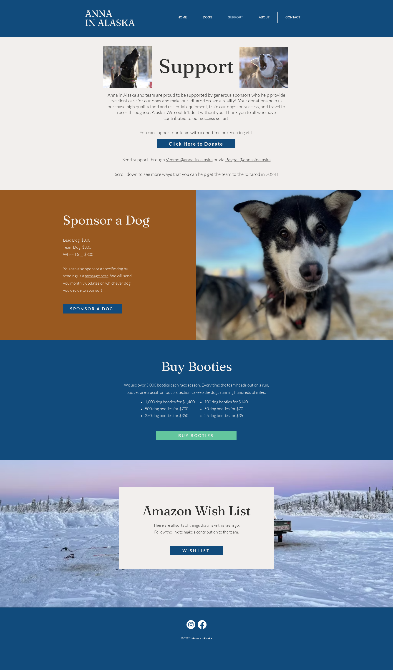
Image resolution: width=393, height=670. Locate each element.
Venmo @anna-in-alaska (189, 159)
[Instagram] (190, 624)
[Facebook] (202, 624)
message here (96, 275)
